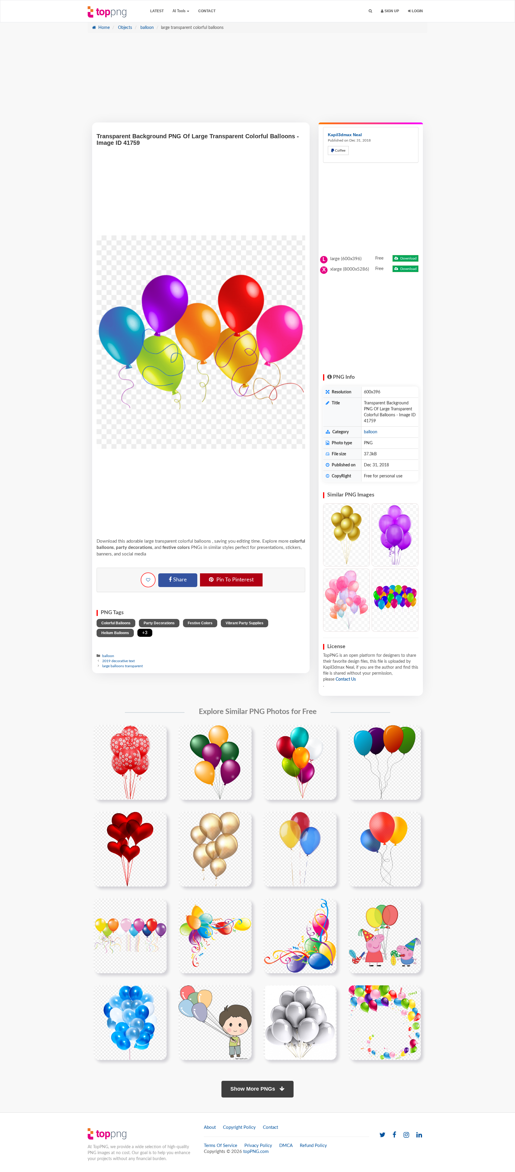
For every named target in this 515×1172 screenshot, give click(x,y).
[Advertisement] (257, 80)
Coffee (339, 150)
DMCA (286, 1145)
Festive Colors (200, 623)
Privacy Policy (258, 1145)
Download (408, 258)
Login (417, 11)
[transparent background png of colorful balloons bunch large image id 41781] (299, 762)
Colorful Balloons (116, 623)
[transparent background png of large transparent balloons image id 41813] (215, 936)
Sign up (391, 11)
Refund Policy (313, 1145)
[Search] (370, 11)
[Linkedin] (419, 1135)
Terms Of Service (220, 1145)
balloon (146, 28)
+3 (145, 633)
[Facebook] (394, 1135)
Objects (124, 28)
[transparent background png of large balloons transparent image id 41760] (130, 936)
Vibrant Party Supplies (244, 623)
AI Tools (179, 11)
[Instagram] (406, 1135)
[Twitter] (382, 1135)
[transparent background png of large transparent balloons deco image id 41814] (299, 936)
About (210, 1127)
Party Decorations (159, 623)
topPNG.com (256, 1151)
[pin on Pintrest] (158, 733)
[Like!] (148, 579)
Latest (157, 11)
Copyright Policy (239, 1127)
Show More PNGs (253, 1089)
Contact (206, 11)
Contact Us (346, 679)
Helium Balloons (115, 633)
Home (103, 28)
